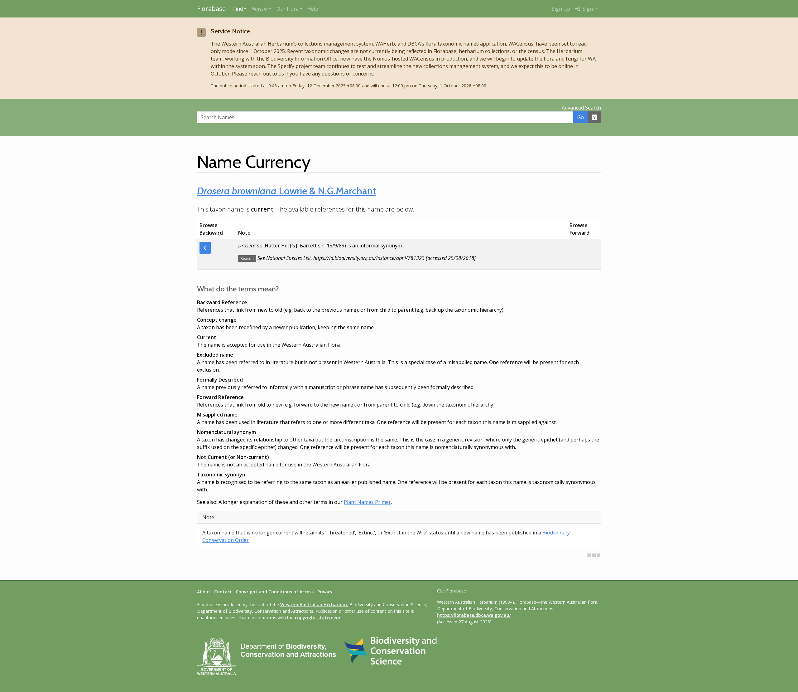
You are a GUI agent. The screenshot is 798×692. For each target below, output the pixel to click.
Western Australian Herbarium (313, 604)
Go (580, 117)
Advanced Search (581, 107)
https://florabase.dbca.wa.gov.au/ (474, 615)
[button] (261, 8)
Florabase (211, 8)
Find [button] (238, 8)
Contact (223, 592)
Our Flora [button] (287, 8)
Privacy (325, 592)
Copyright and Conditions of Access (275, 592)
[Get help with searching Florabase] (594, 117)
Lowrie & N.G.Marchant (286, 191)
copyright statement (318, 618)
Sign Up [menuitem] (561, 8)
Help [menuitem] (312, 8)
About (203, 592)
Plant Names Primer (367, 502)
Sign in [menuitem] (589, 8)
